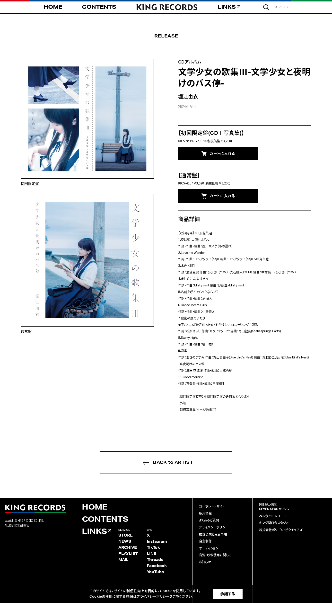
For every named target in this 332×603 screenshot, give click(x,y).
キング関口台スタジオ (274, 523)
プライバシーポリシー (213, 527)
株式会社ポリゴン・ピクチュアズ (280, 530)
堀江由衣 (188, 97)
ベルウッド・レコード (272, 516)
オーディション (208, 548)
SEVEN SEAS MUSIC (274, 509)
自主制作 (205, 541)
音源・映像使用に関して (215, 555)
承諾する (227, 594)
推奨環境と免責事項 (213, 534)
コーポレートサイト (212, 506)
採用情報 (205, 513)
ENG (284, 7)
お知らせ (205, 562)
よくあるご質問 (209, 520)
